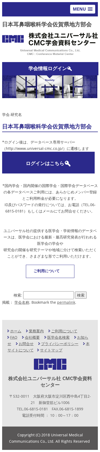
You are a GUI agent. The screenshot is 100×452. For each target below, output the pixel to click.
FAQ (13, 337)
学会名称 (21, 302)
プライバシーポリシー (59, 343)
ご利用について (47, 270)
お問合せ (26, 343)
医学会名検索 (58, 337)
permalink (66, 302)
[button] (82, 9)
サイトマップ (51, 350)
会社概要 (32, 337)
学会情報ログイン (48, 68)
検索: (18, 295)
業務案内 (36, 330)
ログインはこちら (45, 163)
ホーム (15, 330)
